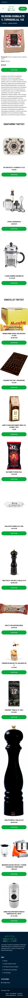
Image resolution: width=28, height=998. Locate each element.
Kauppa (23, 8)
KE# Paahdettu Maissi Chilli (14, 472)
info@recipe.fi (4, 2)
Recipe (5, 961)
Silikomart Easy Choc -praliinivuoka (14, 380)
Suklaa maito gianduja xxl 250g (14, 526)
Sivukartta (20, 995)
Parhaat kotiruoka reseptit (11, 967)
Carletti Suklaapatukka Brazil (14, 625)
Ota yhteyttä (13, 993)
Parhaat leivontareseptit (10, 970)
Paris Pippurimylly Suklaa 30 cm (14, 820)
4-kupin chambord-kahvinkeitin (14, 276)
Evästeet (20, 993)
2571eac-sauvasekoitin (14, 222)
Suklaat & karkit (12, 23)
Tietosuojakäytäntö (10, 995)
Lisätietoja (14, 70)
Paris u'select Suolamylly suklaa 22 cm (14, 580)
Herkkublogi (7, 972)
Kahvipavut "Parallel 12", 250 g (14, 710)
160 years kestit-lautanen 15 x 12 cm (14, 167)
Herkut (5, 23)
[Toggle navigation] (3, 8)
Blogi (7, 993)
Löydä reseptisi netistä (10, 964)
